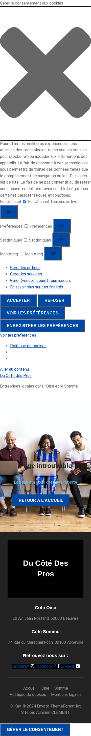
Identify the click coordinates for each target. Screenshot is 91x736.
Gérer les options (25, 267)
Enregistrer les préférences (42, 325)
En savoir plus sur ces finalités (36, 287)
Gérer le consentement (35, 729)
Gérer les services (26, 274)
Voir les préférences (32, 313)
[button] (45, 73)
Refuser (54, 300)
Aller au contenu (14, 369)
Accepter (18, 300)
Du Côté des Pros (16, 375)
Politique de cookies (28, 345)
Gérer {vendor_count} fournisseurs (40, 280)
